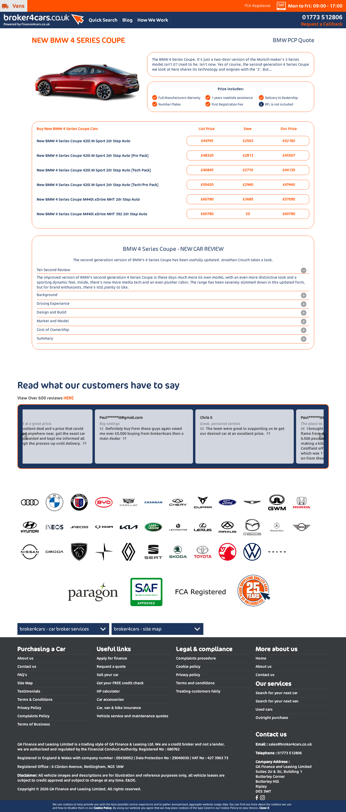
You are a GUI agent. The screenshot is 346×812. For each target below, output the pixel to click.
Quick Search (103, 20)
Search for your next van (277, 701)
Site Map (25, 683)
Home (261, 658)
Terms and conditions (195, 683)
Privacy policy (188, 674)
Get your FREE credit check (120, 683)
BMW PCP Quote (293, 40)
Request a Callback (321, 24)
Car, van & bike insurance (119, 707)
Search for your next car (277, 692)
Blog (127, 20)
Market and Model (53, 320)
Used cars (264, 709)
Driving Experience (53, 303)
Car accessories (110, 699)
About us (25, 658)
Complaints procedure (196, 658)
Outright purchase (272, 717)
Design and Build (51, 312)
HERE (69, 398)
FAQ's (22, 674)
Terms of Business (33, 724)
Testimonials (28, 691)
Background (47, 294)
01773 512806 (322, 17)
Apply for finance (112, 658)
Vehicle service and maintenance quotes (132, 716)
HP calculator (108, 691)
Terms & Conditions (34, 699)
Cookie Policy (103, 808)
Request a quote (111, 666)
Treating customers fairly (198, 691)
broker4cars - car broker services (54, 629)
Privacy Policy (29, 707)
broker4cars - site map (137, 629)
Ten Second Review (53, 269)
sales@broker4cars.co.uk (290, 744)
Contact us (26, 666)
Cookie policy (188, 666)
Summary (45, 338)
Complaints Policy (33, 716)
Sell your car (107, 674)
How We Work (152, 20)
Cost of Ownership (53, 329)
